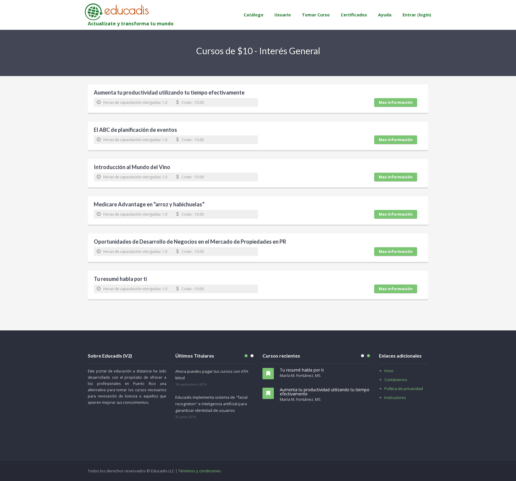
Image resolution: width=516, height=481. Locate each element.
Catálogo (253, 15)
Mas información (396, 102)
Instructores (395, 397)
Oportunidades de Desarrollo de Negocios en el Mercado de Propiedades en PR (190, 242)
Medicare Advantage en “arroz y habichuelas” (149, 205)
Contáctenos (395, 379)
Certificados (354, 15)
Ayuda (384, 15)
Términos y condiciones (199, 471)
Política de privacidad (403, 388)
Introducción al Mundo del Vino (132, 167)
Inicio (389, 370)
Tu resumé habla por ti (120, 279)
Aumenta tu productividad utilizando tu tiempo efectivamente (169, 93)
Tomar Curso (316, 15)
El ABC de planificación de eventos (135, 130)
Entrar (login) (417, 15)
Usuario (282, 15)
